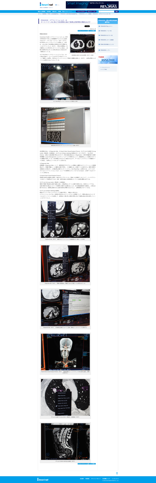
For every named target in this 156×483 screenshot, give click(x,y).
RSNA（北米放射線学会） (53, 13)
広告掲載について (106, 478)
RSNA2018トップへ (105, 50)
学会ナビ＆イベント (67, 11)
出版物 (59, 11)
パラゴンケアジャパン (106, 67)
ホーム (58, 4)
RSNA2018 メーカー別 (106, 30)
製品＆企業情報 (41, 11)
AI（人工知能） (104, 69)
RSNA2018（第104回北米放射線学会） (69, 13)
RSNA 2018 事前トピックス (107, 44)
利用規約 (87, 478)
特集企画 (54, 11)
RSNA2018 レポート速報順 (85, 13)
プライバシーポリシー (96, 478)
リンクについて (115, 478)
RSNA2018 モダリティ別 (106, 35)
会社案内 (82, 478)
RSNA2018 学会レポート (106, 26)
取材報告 (49, 11)
